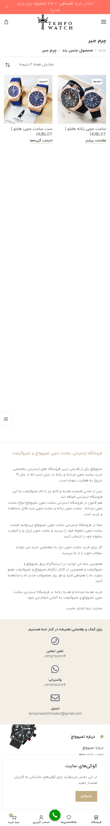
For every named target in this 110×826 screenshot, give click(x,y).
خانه (102, 50)
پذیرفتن (86, 796)
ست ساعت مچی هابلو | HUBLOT (31, 131)
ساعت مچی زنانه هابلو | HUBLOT (85, 131)
